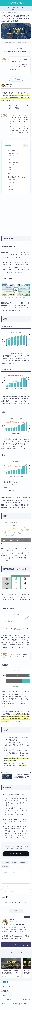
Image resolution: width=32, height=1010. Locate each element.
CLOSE (25, 145)
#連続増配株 (23, 862)
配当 (10, 170)
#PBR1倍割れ (6, 862)
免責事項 (10, 189)
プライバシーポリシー (15, 1003)
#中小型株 (15, 862)
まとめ (9, 186)
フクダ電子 (11, 150)
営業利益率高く (13, 162)
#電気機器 (5, 866)
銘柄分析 (11, 12)
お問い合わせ (26, 1003)
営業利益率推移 (13, 180)
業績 (8, 159)
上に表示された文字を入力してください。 (15, 902)
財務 (10, 167)
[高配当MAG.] (16, 2)
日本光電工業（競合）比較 (16, 177)
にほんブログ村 (6, 986)
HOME (3, 999)
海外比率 (11, 182)
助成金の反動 (13, 165)
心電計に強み (13, 156)
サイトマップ (16, 1005)
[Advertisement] (16, 214)
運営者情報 (4, 1003)
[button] (1, 543)
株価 (8, 173)
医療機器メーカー (14, 153)
